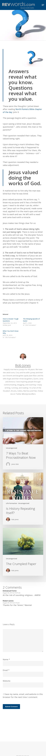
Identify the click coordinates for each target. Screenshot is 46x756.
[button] (43, 5)
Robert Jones (8, 601)
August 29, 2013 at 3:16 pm (11, 603)
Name (6, 659)
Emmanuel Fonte (10, 591)
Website (6, 681)
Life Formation (11, 503)
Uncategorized (11, 448)
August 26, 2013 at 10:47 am (11, 593)
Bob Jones (23, 365)
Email (6, 670)
